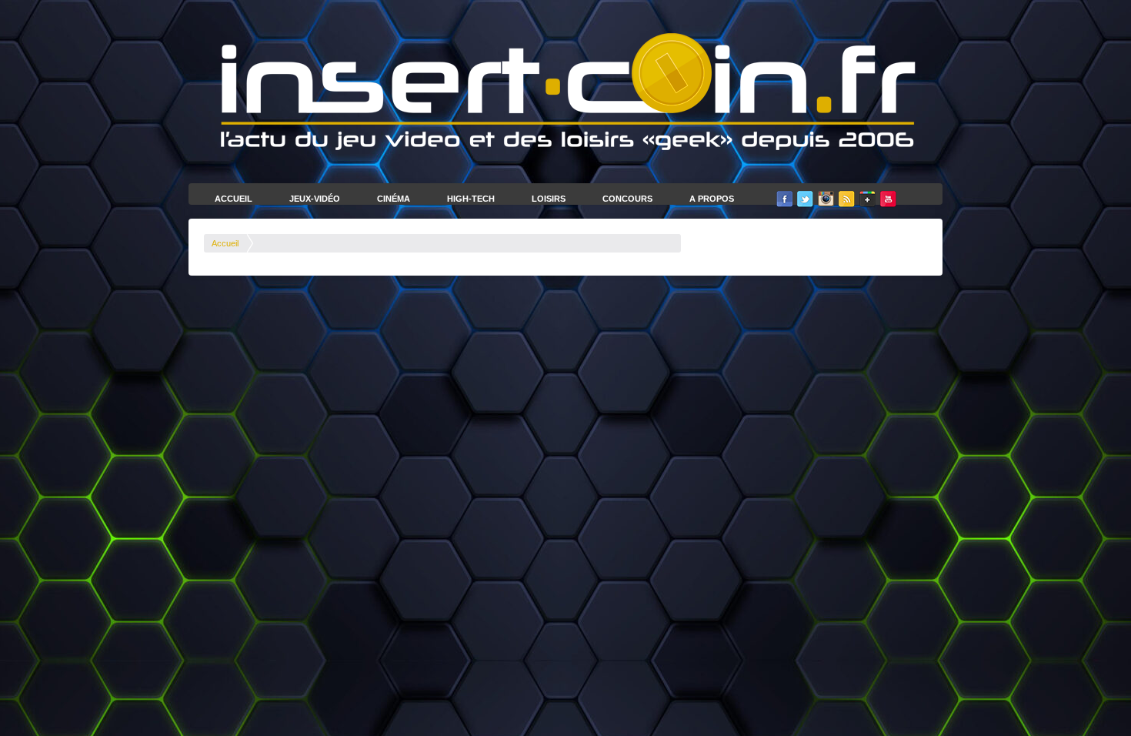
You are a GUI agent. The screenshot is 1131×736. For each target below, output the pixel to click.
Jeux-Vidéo (314, 198)
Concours (627, 198)
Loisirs (549, 198)
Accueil (233, 198)
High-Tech (471, 198)
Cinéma (393, 198)
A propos (711, 198)
